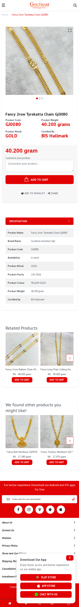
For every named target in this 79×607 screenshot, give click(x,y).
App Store (48, 586)
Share (54, 193)
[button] (37, 98)
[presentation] (9, 358)
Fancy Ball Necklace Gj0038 (22, 451)
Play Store (48, 577)
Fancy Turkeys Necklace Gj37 (57, 451)
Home (5, 14)
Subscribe (73, 499)
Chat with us (48, 594)
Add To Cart (22, 379)
